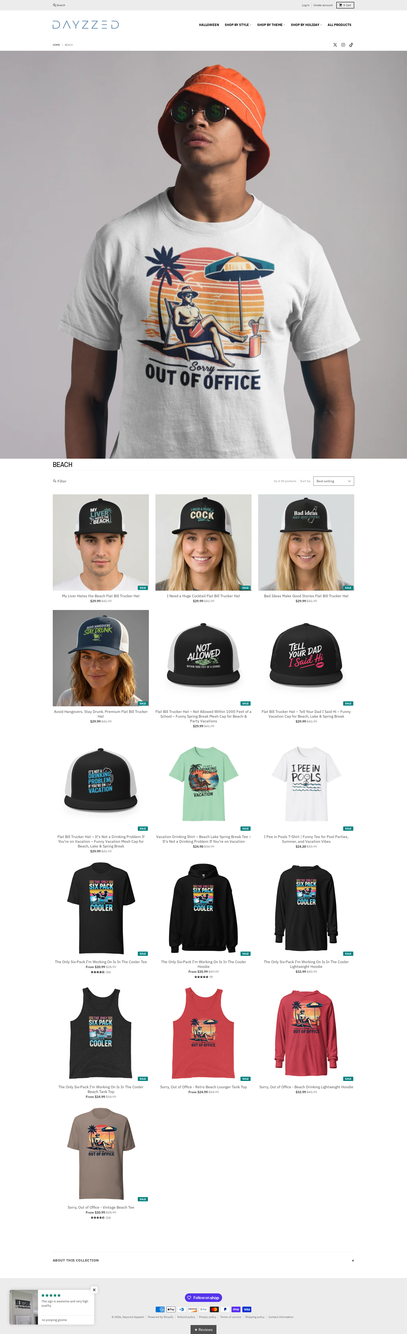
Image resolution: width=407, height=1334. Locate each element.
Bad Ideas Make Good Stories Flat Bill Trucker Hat (306, 595)
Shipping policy (255, 1317)
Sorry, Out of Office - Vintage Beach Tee (101, 1207)
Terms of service (230, 1317)
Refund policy (186, 1317)
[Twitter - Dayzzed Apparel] (335, 45)
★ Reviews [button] (203, 1329)
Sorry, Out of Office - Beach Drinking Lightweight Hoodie (306, 1086)
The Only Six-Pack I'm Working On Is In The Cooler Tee (101, 961)
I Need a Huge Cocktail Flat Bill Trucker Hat (203, 595)
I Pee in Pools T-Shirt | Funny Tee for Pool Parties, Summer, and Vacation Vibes (306, 839)
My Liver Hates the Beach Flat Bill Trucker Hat (101, 595)
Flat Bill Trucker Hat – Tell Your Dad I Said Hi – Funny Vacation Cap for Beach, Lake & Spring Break (306, 714)
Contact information (281, 1317)
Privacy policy (207, 1317)
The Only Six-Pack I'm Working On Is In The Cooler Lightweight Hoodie (306, 964)
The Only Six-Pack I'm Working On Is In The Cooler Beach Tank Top (100, 1089)
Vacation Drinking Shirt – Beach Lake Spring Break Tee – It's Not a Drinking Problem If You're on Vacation (203, 839)
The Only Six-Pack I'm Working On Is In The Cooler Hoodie (203, 964)
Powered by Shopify (160, 1317)
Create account (323, 5)
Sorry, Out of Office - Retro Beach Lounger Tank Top (203, 1086)
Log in (305, 5)
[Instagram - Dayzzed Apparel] (343, 45)
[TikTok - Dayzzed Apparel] (351, 45)
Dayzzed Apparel (133, 1317)
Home (56, 45)
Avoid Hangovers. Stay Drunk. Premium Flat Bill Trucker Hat (101, 714)
